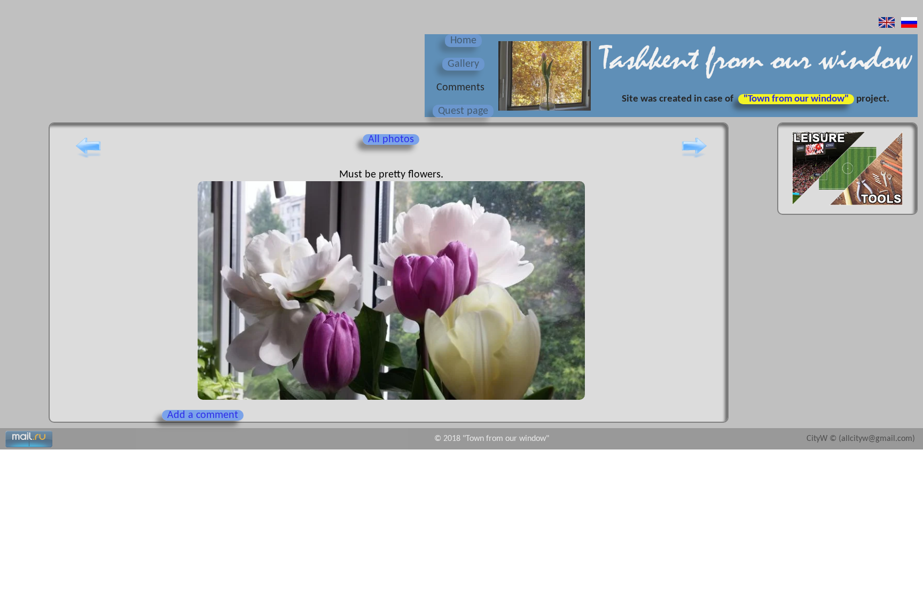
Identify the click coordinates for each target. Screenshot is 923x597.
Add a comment (202, 415)
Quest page (463, 111)
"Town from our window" (796, 99)
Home (463, 40)
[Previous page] (88, 157)
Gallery (463, 64)
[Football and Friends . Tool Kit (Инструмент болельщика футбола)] (847, 208)
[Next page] (694, 157)
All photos (391, 139)
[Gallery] (543, 111)
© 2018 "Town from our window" (491, 439)
